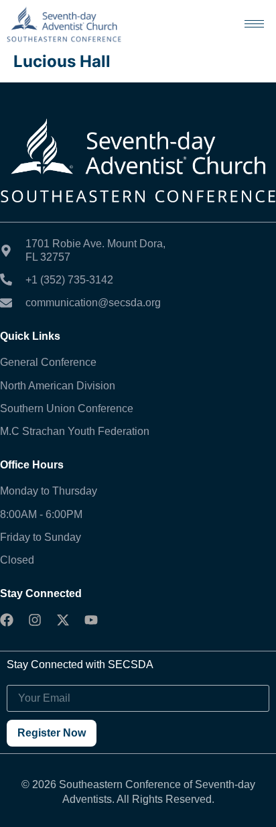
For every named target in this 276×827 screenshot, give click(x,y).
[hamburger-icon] (254, 24)
